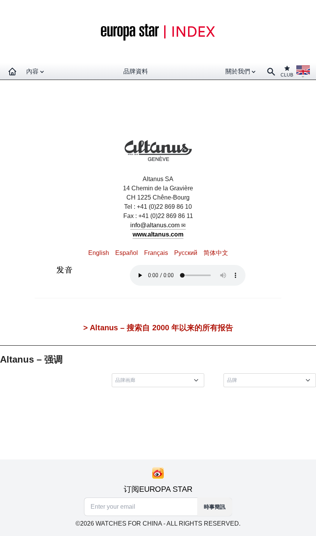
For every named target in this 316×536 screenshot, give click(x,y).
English (98, 253)
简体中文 (215, 253)
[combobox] (159, 380)
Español (126, 253)
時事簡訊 (214, 507)
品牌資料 (135, 71)
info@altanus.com (155, 225)
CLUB (287, 75)
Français (156, 253)
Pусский (185, 253)
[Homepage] (12, 71)
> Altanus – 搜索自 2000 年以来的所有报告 (158, 327)
